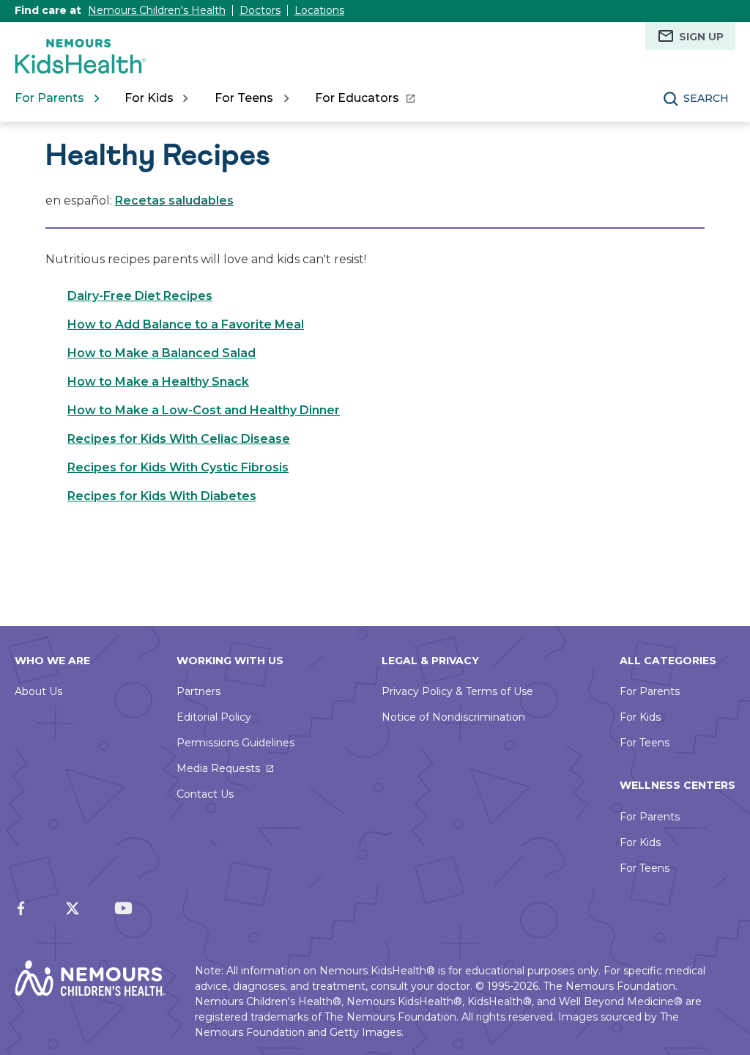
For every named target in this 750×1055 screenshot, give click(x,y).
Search (706, 98)
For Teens (644, 742)
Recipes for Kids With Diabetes (161, 496)
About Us (38, 691)
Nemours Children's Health (157, 10)
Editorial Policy (214, 717)
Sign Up (701, 36)
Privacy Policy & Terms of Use (457, 691)
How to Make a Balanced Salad (161, 353)
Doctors (260, 10)
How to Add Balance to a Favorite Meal (185, 324)
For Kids (640, 717)
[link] (364, 98)
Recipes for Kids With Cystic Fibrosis (178, 467)
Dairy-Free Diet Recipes (139, 296)
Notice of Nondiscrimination (453, 717)
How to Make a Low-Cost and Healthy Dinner (203, 410)
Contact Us (205, 794)
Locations (319, 10)
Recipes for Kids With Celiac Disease (178, 439)
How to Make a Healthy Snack (158, 382)
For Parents (650, 691)
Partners (198, 691)
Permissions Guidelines (235, 742)
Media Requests (218, 768)
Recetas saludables (174, 200)
